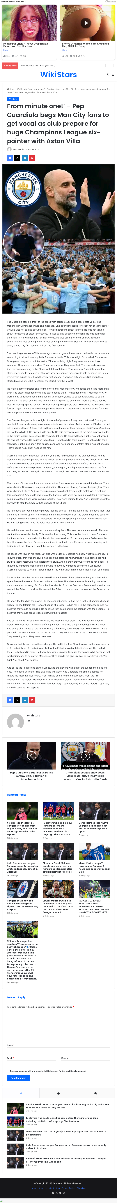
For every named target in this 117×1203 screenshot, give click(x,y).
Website (65, 1058)
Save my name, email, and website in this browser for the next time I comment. (48, 1071)
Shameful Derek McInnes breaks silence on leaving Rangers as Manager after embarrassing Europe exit (57, 867)
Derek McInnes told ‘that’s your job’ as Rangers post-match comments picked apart (59, 65)
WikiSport (21, 89)
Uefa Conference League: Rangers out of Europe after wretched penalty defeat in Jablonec (22, 867)
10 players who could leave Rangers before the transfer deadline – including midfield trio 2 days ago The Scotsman (58, 828)
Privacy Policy (68, 1188)
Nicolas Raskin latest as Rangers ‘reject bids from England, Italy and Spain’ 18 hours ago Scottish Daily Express (22, 828)
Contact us (54, 1188)
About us (43, 1188)
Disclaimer (81, 1188)
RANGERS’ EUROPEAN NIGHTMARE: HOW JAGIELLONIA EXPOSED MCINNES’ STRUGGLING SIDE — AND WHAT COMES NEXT (94, 906)
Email (10, 1058)
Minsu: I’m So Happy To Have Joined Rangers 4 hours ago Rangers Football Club (94, 867)
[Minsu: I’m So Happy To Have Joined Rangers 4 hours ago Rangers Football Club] (94, 851)
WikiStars (16, 149)
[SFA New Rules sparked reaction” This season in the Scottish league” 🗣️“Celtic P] (22, 929)
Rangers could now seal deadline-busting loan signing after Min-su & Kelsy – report (22, 905)
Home (12, 89)
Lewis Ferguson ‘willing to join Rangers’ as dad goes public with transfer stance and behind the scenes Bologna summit (58, 906)
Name (10, 1045)
